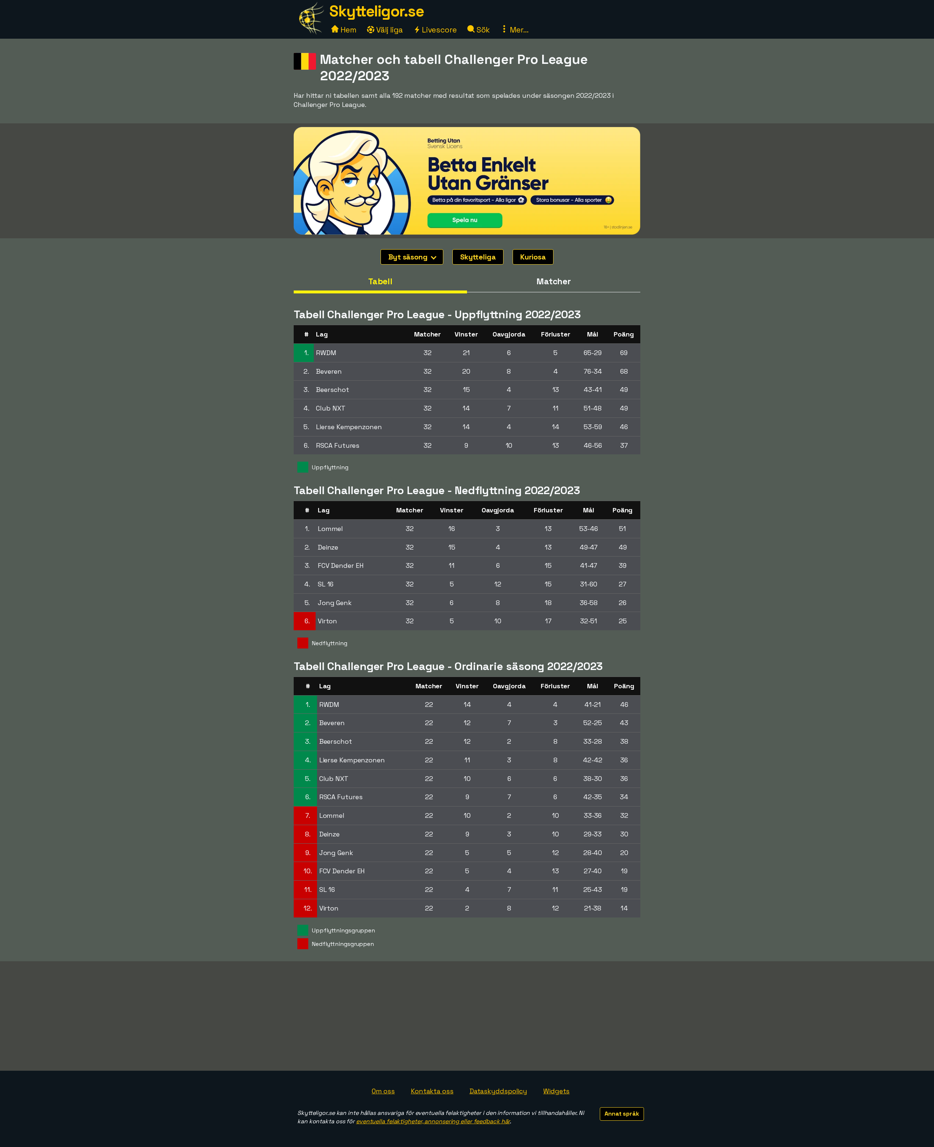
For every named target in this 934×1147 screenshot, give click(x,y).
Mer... (518, 30)
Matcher (553, 281)
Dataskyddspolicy (498, 1091)
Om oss (383, 1091)
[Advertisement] (467, 1016)
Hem (347, 30)
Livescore (438, 30)
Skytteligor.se (376, 11)
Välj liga (388, 30)
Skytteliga (478, 257)
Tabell (380, 281)
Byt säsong (408, 257)
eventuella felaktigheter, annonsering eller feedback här (433, 1121)
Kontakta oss (432, 1091)
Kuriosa (533, 257)
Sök (482, 30)
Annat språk (622, 1113)
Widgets (556, 1091)
